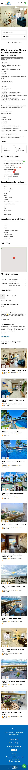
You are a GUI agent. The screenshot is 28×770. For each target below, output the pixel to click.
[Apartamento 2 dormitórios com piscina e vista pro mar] (14, 606)
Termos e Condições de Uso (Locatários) (14, 732)
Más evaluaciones (5, 336)
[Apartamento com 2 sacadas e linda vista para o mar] (14, 481)
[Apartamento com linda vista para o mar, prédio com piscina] (14, 358)
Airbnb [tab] (7, 296)
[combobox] (15, 36)
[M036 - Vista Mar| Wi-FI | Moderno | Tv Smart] (14, 388)
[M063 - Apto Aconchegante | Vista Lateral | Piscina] (14, 543)
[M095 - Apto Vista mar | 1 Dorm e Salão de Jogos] (14, 574)
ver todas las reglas (5, 179)
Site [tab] (2, 296)
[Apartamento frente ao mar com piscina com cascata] (14, 419)
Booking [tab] (14, 296)
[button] (4, 24)
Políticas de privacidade (14, 734)
